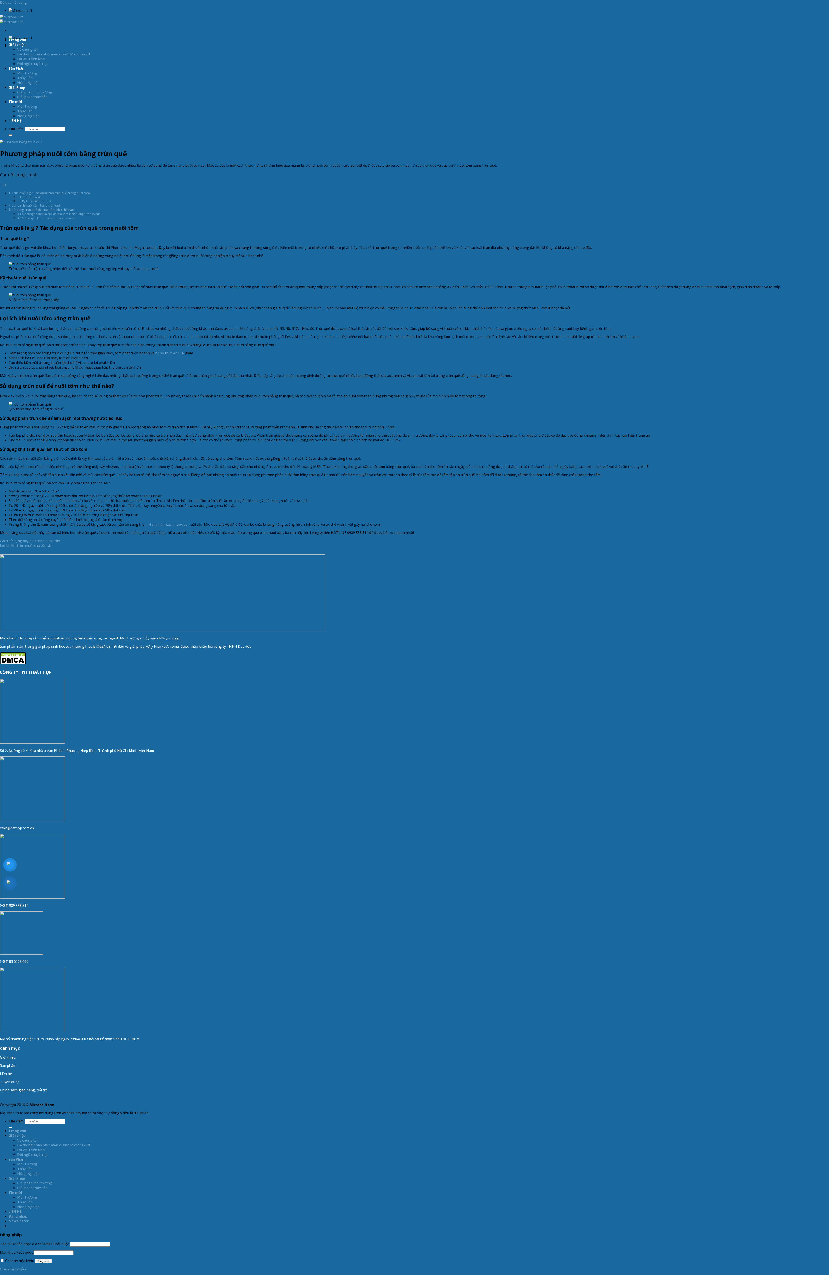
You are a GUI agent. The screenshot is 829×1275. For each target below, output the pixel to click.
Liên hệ (6, 1073)
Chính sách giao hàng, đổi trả (23, 1090)
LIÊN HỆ (15, 120)
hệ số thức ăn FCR (169, 353)
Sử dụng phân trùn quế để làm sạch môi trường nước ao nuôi (61, 214)
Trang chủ (17, 40)
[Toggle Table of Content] (3, 184)
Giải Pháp (17, 87)
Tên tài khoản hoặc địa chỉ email (34, 1244)
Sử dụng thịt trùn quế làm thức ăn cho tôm (49, 218)
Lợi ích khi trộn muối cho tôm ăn (26, 545)
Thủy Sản (25, 78)
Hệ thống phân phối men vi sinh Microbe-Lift (53, 54)
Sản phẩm (8, 1065)
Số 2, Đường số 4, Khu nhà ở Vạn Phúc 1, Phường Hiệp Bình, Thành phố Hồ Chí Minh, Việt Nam (77, 750)
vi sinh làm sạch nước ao (168, 524)
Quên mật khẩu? (13, 1269)
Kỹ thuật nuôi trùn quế (36, 201)
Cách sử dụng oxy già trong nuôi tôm (30, 540)
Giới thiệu (8, 1057)
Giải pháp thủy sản (32, 97)
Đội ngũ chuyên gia (33, 63)
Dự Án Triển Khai (31, 59)
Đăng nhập (43, 1261)
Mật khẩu (16, 1252)
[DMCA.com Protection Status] (13, 663)
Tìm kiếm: (16, 128)
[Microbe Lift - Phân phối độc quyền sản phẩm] (11, 19)
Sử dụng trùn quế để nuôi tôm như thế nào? (43, 210)
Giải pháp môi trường (34, 92)
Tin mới (15, 101)
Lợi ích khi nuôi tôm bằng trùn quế (36, 205)
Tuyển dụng (10, 1081)
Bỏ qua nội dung (13, 2)
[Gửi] (10, 135)
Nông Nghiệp (28, 82)
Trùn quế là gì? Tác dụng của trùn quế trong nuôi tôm (51, 193)
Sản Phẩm (17, 68)
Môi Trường (27, 73)
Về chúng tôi (27, 49)
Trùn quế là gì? (31, 197)
